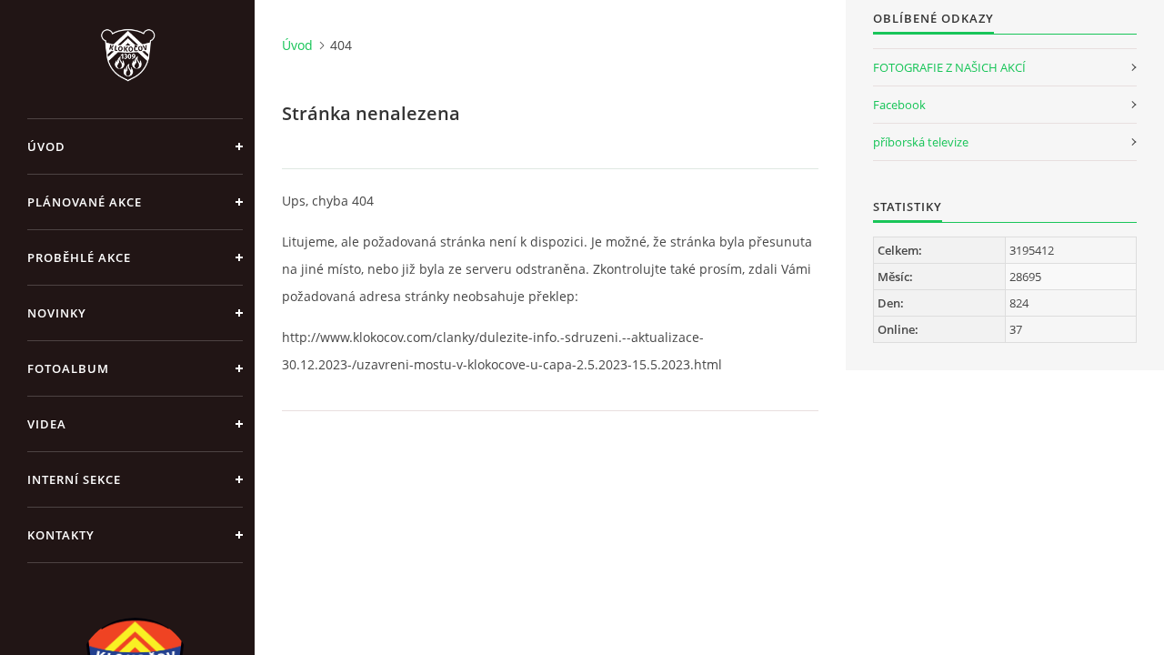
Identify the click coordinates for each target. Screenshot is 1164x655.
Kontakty (61, 535)
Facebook (899, 104)
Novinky (56, 313)
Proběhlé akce (79, 257)
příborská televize (920, 142)
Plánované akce (84, 202)
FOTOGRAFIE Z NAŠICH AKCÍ (949, 67)
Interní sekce (74, 479)
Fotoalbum (68, 368)
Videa (46, 424)
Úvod (46, 146)
